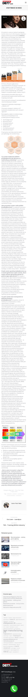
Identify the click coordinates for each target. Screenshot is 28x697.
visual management (15, 649)
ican (16, 627)
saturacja (5, 644)
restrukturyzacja (20, 493)
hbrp (22, 625)
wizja (10, 651)
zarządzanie (16, 651)
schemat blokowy (12, 644)
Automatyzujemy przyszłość (16, 571)
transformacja (18, 495)
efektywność (9, 493)
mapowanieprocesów (17, 634)
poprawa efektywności (10, 639)
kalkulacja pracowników (8, 628)
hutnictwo (12, 627)
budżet (12, 619)
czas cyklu (11, 621)
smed (16, 646)
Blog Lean (5, 17)
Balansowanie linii (16, 554)
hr (4, 627)
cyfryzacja (5, 621)
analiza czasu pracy (17, 617)
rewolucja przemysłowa (11, 495)
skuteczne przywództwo (8, 646)
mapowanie (7, 634)
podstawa (21, 637)
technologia (14, 648)
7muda (10, 617)
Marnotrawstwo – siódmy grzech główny (18, 538)
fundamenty (6, 625)
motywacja (17, 635)
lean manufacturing (13, 631)
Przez (19, 490)
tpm (18, 648)
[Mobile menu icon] (26, 2)
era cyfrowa (19, 623)
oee (16, 637)
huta (7, 627)
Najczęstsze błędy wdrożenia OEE (16, 563)
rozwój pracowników (18, 642)
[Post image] (5, 539)
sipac (18, 644)
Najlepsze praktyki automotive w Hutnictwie (18, 579)
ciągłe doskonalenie (20, 619)
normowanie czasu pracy (8, 637)
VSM (5, 651)
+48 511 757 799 (10, 677)
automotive (6, 619)
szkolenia (6, 648)
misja (10, 635)
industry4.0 (15, 493)
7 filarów (5, 617)
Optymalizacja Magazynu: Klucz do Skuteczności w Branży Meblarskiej (12, 597)
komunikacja (17, 628)
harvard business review (15, 625)
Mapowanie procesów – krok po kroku (17, 546)
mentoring (6, 635)
